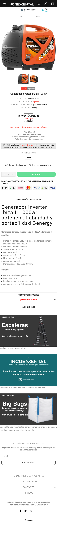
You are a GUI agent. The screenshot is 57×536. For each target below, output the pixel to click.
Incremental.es (21, 3)
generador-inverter (40, 105)
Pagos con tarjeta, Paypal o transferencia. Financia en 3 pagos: (27, 182)
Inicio (17, 17)
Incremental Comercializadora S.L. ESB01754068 (29, 505)
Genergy (34, 108)
